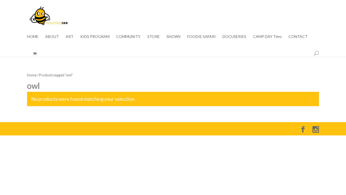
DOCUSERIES (234, 36)
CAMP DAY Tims (267, 36)
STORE (153, 36)
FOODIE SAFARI (201, 36)
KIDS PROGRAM (94, 36)
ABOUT (52, 36)
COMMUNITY (128, 36)
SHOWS (174, 36)
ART (70, 36)
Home (31, 75)
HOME (32, 36)
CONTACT (298, 36)
